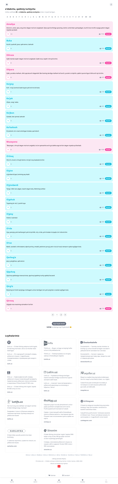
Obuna (52, 463)
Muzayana (11, 141)
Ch (90, 17)
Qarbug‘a (11, 257)
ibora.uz (28, 455)
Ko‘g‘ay (10, 83)
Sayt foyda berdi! (59, 324)
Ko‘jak (9, 98)
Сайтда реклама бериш (59, 458)
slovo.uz (45, 455)
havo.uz (77, 455)
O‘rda (9, 228)
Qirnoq (10, 300)
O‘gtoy (9, 214)
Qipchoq (10, 271)
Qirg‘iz (9, 286)
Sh (86, 17)
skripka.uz (39, 455)
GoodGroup (59, 463)
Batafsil (108, 34)
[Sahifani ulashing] (111, 4)
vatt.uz (58, 455)
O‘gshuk (10, 199)
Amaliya (10, 24)
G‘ (82, 17)
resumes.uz (71, 455)
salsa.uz (33, 455)
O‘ (79, 17)
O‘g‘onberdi (12, 185)
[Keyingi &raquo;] (65, 314)
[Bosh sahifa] (7, 4)
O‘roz (9, 242)
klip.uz (90, 455)
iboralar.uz (64, 455)
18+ (59, 466)
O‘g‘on (9, 170)
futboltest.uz (84, 455)
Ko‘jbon (10, 112)
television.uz (52, 455)
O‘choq (9, 156)
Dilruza (10, 55)
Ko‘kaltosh (11, 127)
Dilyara (10, 69)
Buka (9, 40)
